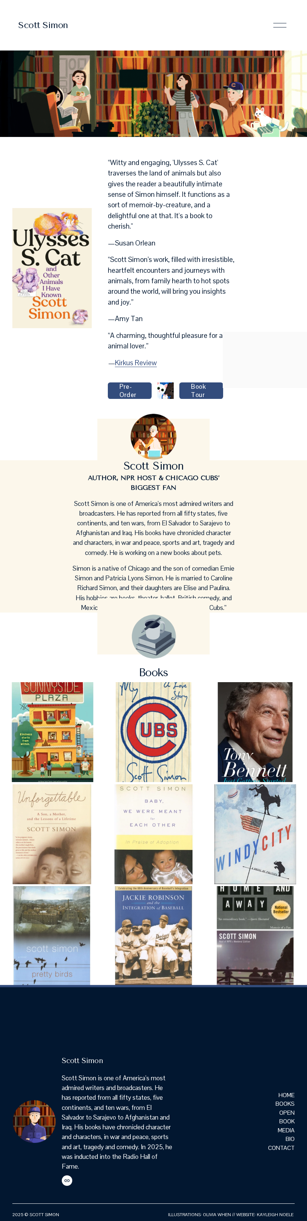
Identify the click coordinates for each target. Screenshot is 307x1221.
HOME (287, 1095)
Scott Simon (43, 25)
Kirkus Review (136, 362)
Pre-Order (127, 390)
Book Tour (198, 390)
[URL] (67, 1180)
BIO (290, 1139)
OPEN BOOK (287, 1117)
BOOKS (285, 1104)
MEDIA (286, 1130)
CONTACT (281, 1148)
